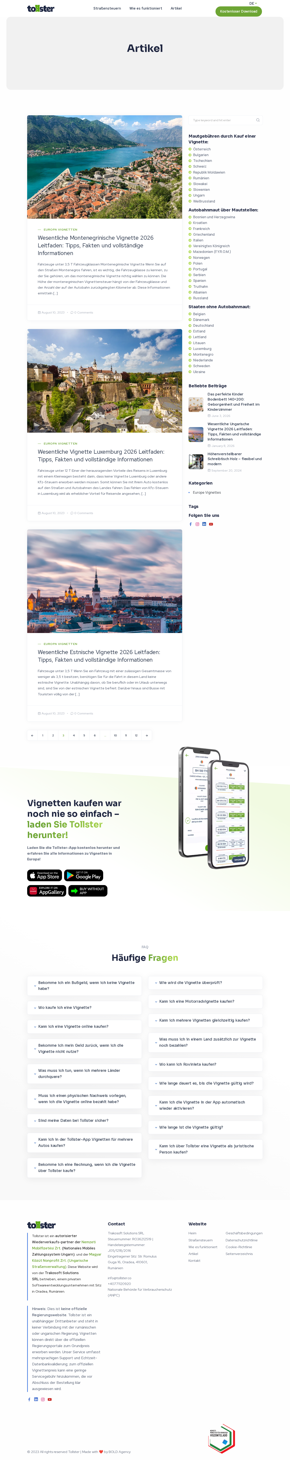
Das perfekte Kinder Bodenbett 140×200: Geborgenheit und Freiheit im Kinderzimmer (233, 402)
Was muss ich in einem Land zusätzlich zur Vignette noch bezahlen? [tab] (207, 1042)
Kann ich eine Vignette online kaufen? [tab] (73, 1026)
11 (126, 735)
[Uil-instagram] (197, 524)
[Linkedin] (204, 524)
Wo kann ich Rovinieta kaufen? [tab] (187, 1064)
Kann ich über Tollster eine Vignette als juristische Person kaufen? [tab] (206, 1149)
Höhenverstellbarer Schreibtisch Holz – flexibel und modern (235, 459)
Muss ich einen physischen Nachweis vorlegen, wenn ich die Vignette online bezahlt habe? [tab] (82, 1099)
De (251, 3)
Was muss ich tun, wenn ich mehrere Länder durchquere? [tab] (79, 1073)
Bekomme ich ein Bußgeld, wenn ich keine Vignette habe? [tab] (86, 986)
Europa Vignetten (60, 229)
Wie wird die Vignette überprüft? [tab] (190, 983)
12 (136, 735)
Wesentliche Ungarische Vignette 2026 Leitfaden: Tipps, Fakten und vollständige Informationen (234, 431)
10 (115, 735)
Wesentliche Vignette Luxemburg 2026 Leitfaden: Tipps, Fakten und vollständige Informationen (101, 455)
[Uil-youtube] (211, 524)
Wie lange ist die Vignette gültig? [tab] (191, 1127)
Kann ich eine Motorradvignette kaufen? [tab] (196, 1001)
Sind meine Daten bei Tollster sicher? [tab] (73, 1120)
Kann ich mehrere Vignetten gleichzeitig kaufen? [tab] (204, 1020)
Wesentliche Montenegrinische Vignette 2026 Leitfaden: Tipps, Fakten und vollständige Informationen (95, 245)
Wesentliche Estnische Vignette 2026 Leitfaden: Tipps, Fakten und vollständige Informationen (99, 656)
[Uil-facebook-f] (191, 524)
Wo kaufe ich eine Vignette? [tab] (65, 1007)
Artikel (176, 8)
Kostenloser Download (238, 11)
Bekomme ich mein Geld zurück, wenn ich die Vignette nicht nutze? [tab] (80, 1048)
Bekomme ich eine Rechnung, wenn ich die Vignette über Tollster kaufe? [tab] (86, 1167)
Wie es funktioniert (146, 8)
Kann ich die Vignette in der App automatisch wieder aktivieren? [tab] (202, 1105)
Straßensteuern (107, 8)
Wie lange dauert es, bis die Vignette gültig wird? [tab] (206, 1083)
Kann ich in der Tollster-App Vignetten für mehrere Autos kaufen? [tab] (85, 1142)
